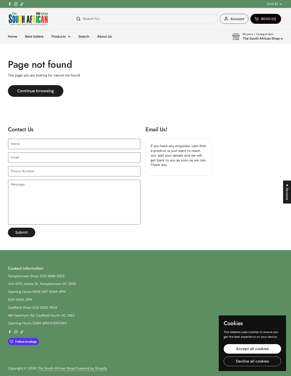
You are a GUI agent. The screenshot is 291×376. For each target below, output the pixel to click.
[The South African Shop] (28, 19)
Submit (21, 232)
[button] (265, 19)
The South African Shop (56, 368)
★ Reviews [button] (287, 192)
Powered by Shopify (91, 368)
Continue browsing (35, 91)
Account (237, 19)
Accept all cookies (252, 348)
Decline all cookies (252, 361)
